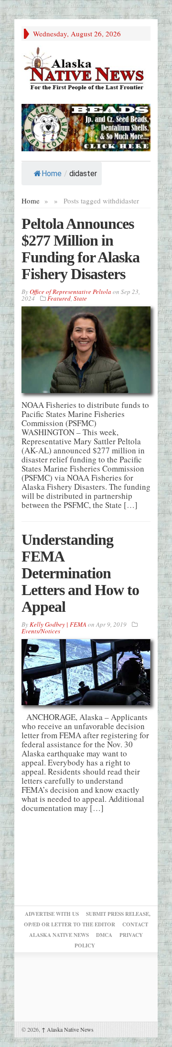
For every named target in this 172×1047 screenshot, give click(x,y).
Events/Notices (41, 631)
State (80, 298)
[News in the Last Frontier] (86, 69)
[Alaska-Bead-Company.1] (86, 126)
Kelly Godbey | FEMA (58, 624)
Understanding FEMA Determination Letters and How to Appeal (80, 573)
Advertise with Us (52, 914)
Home (52, 173)
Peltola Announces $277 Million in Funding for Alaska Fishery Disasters (81, 248)
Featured (59, 298)
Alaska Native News (68, 1029)
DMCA (104, 935)
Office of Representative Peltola (70, 291)
